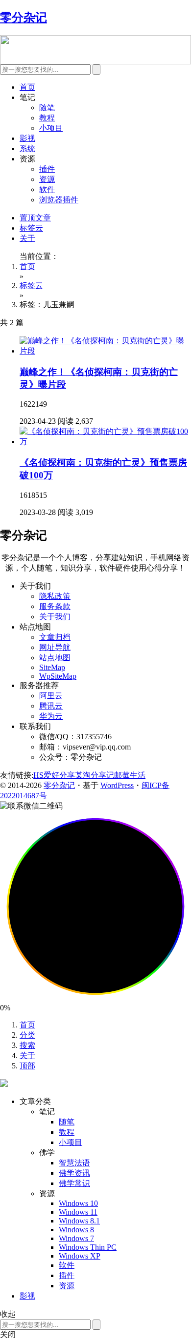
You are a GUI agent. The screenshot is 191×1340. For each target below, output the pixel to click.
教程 (47, 118)
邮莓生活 (129, 775)
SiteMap (52, 667)
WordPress (117, 785)
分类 (27, 1035)
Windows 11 (78, 1212)
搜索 (27, 1045)
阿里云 (51, 695)
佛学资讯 (74, 1173)
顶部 (27, 1066)
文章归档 (55, 637)
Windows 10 (78, 1203)
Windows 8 (76, 1229)
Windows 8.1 (79, 1221)
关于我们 (55, 616)
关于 (27, 238)
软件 (47, 189)
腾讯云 (51, 706)
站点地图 (55, 657)
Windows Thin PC (88, 1247)
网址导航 (55, 647)
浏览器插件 (58, 200)
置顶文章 (35, 218)
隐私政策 (55, 596)
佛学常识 (74, 1183)
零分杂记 (59, 785)
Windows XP (79, 1256)
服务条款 (55, 606)
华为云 (51, 716)
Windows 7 (76, 1238)
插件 (47, 169)
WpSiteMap (57, 676)
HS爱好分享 (54, 775)
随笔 (47, 107)
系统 (27, 148)
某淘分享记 (94, 775)
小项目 (51, 128)
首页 (27, 87)
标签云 (31, 228)
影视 (27, 138)
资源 (47, 179)
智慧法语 (74, 1163)
